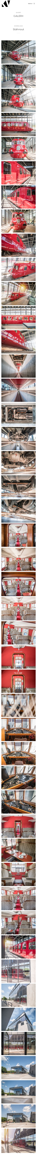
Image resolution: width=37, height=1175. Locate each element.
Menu (30, 3)
